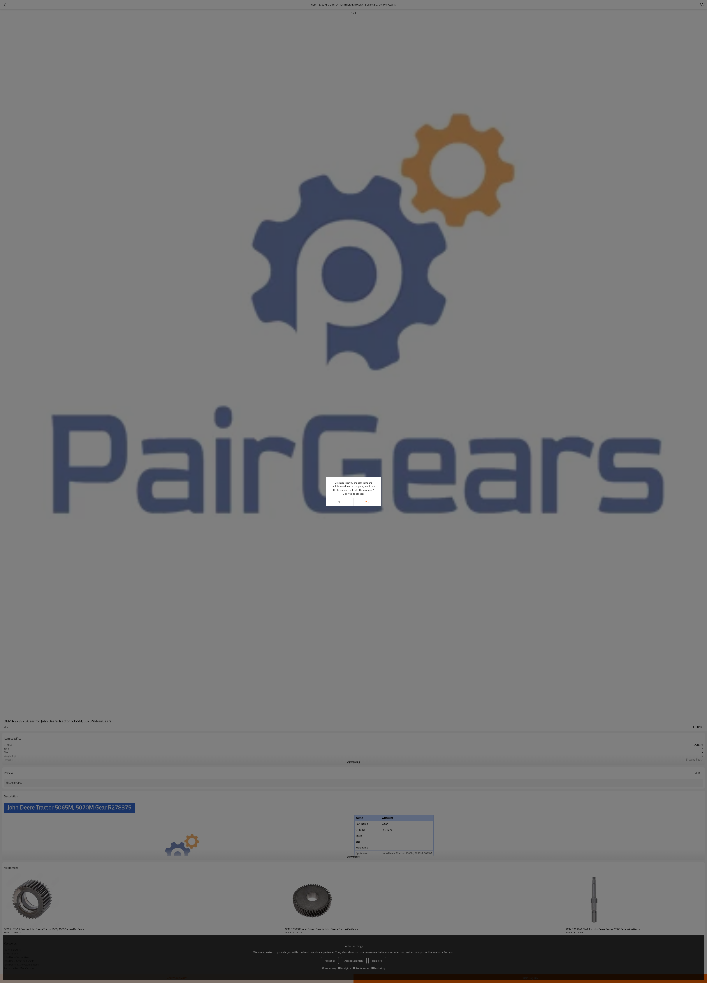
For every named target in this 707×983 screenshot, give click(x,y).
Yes (367, 502)
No (339, 502)
